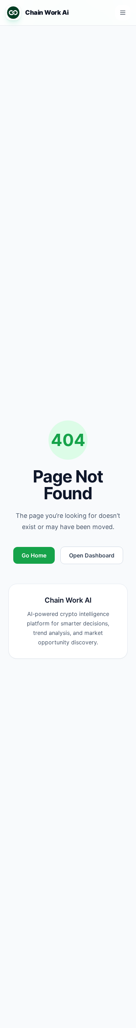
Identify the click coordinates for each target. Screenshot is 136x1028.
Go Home (34, 555)
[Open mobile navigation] (122, 12)
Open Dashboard (91, 555)
